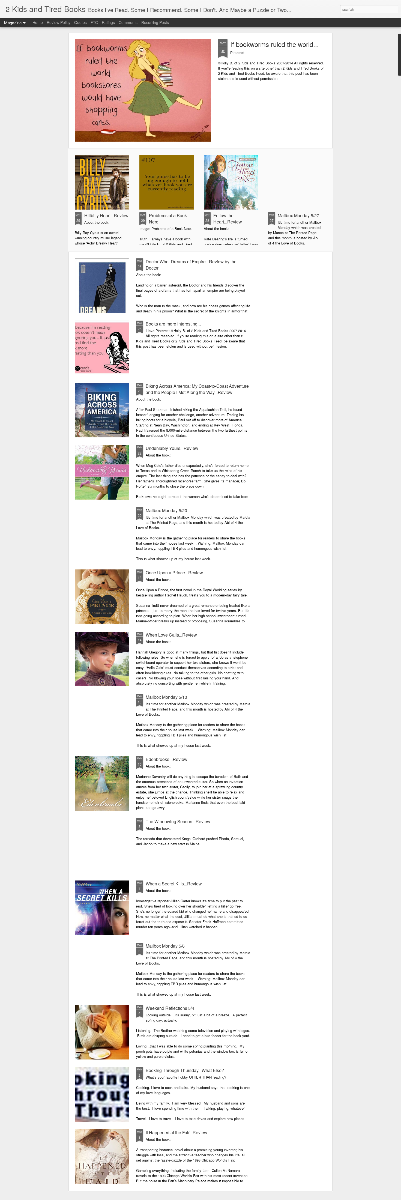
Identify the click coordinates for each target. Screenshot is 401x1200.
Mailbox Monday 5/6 (165, 946)
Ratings (108, 22)
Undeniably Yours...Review (172, 448)
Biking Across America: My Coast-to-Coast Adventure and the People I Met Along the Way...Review (197, 389)
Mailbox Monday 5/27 (298, 215)
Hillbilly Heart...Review (106, 215)
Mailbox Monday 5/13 (166, 697)
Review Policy (58, 22)
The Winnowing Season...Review (178, 821)
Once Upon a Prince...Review (174, 572)
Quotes (80, 22)
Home (37, 22)
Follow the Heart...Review (227, 218)
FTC (94, 22)
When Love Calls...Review (171, 635)
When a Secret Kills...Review (174, 883)
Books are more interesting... (173, 324)
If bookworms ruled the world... (274, 44)
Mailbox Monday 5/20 (166, 510)
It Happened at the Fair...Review (176, 1132)
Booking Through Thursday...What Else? (185, 1070)
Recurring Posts (155, 22)
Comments (128, 22)
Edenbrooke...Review (166, 759)
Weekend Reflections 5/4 (170, 1008)
